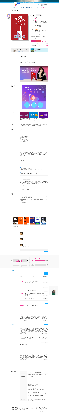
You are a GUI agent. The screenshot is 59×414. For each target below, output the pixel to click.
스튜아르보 (26, 298)
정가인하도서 (28, 7)
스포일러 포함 (32, 276)
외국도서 (20, 2)
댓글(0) (27, 320)
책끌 (25, 287)
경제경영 (24, 61)
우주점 (30, 2)
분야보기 (14, 7)
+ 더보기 (27, 332)
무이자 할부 (37, 36)
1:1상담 (36, 371)
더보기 (25, 155)
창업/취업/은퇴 (26, 62)
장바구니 (46, 2)
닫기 (58, 1)
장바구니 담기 (33, 41)
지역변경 (42, 31)
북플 (41, 7)
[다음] (26, 27)
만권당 (18, 2)
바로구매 (38, 41)
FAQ (44, 409)
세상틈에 (21, 333)
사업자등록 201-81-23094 (18, 408)
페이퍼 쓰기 (46, 324)
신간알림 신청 (24, 56)
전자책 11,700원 (39, 15)
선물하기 (43, 41)
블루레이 (33, 2)
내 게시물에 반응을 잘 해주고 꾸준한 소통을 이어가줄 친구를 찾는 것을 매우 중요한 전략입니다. (32, 173)
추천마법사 (19, 7)
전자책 (16, 2)
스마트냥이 (21, 320)
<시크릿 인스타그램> (24, 189)
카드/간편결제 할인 (33, 36)
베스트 (21, 7)
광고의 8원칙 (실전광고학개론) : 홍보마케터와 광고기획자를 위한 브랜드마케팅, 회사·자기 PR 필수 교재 (15, 226)
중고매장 (28, 2)
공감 (46, 282)
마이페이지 (42, 2)
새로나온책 (24, 7)
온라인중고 (25, 2)
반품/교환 (39, 371)
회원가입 (40, 2)
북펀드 (37, 7)
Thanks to (45, 282)
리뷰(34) (39, 34)
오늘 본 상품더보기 (45, 365)
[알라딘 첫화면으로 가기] (15, 5)
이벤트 (26, 7)
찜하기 (46, 333)
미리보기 (20, 41)
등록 (45, 273)
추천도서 (32, 7)
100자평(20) (36, 34)
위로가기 (56, 411)
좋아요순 (42, 324)
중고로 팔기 (37, 43)
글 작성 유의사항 (45, 276)
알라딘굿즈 (23, 2)
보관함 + (46, 41)
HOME (12, 2)
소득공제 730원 (42, 36)
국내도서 (15, 2)
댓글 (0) (32, 282)
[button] (45, 97)
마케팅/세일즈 (26, 61)
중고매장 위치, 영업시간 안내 (42, 411)
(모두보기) (30, 189)
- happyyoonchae (43, 173)
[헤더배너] (44, 5)
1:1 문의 (39, 409)
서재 (43, 7)
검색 (38, 5)
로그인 (38, 2)
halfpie (25, 282)
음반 (31, 2)
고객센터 (44, 2)
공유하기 (47, 11)
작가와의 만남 (34, 7)
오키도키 (26, 295)
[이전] (13, 27)
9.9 (34, 34)
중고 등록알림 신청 (33, 43)
